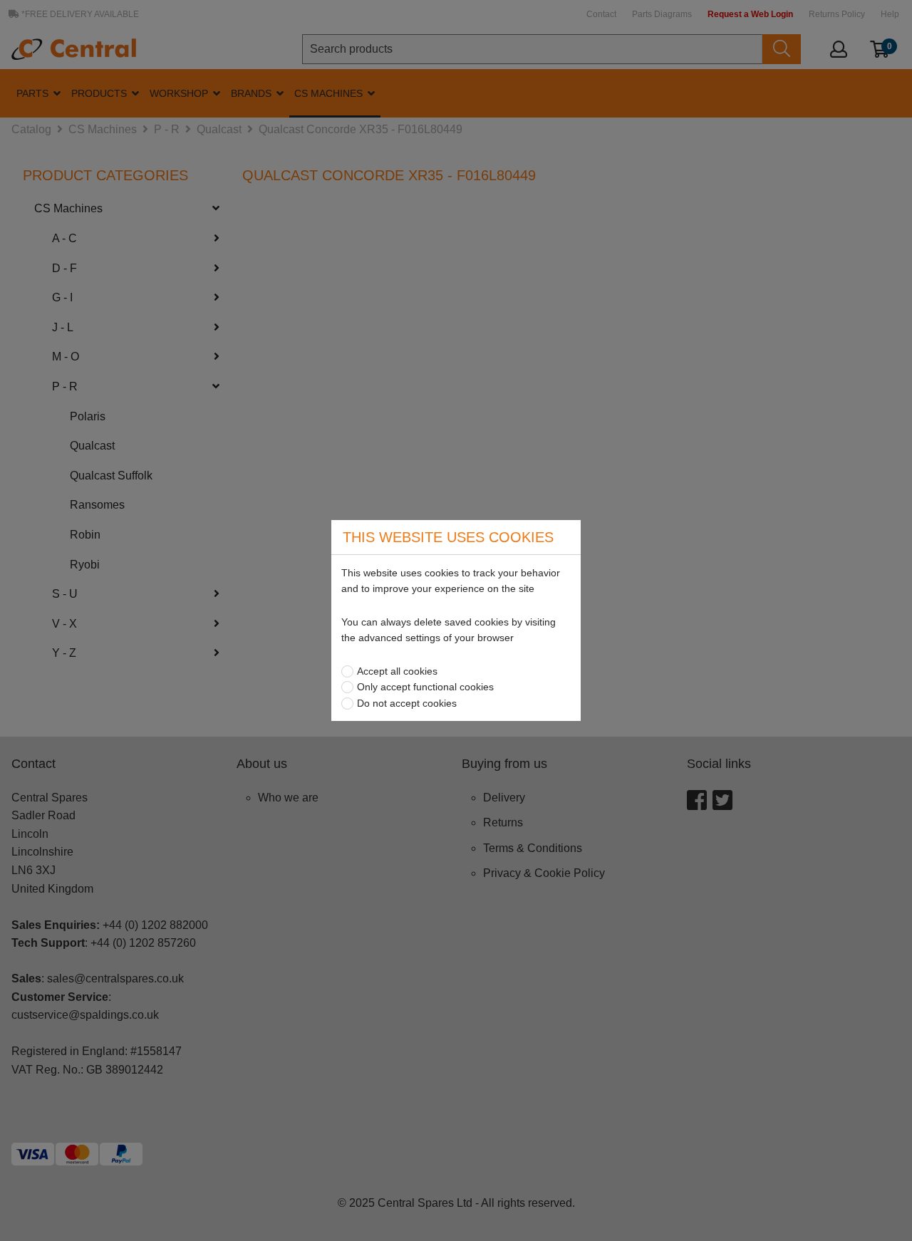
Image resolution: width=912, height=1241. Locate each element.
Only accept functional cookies (425, 686)
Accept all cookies (397, 671)
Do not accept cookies (407, 703)
